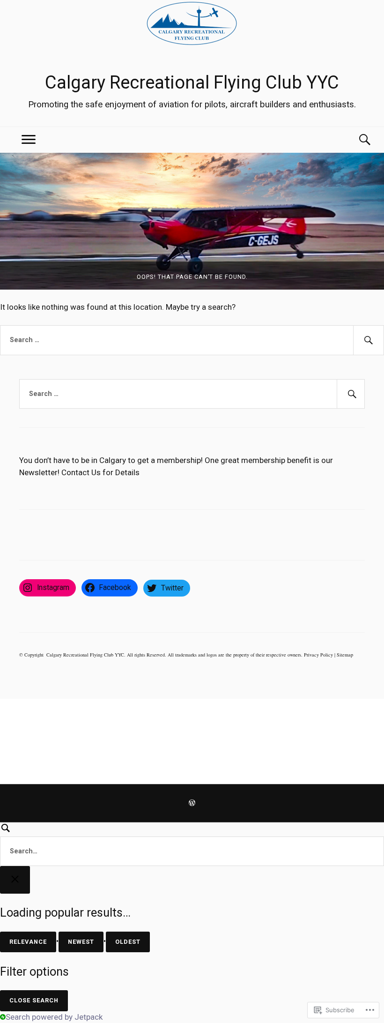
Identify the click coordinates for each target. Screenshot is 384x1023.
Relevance (28, 941)
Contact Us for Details (100, 472)
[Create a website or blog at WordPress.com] (192, 803)
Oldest (127, 941)
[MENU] (28, 140)
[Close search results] (15, 880)
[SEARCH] (192, 844)
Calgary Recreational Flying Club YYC (192, 82)
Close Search (34, 1000)
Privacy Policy (318, 654)
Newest (81, 941)
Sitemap (345, 654)
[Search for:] (192, 340)
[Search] (355, 140)
